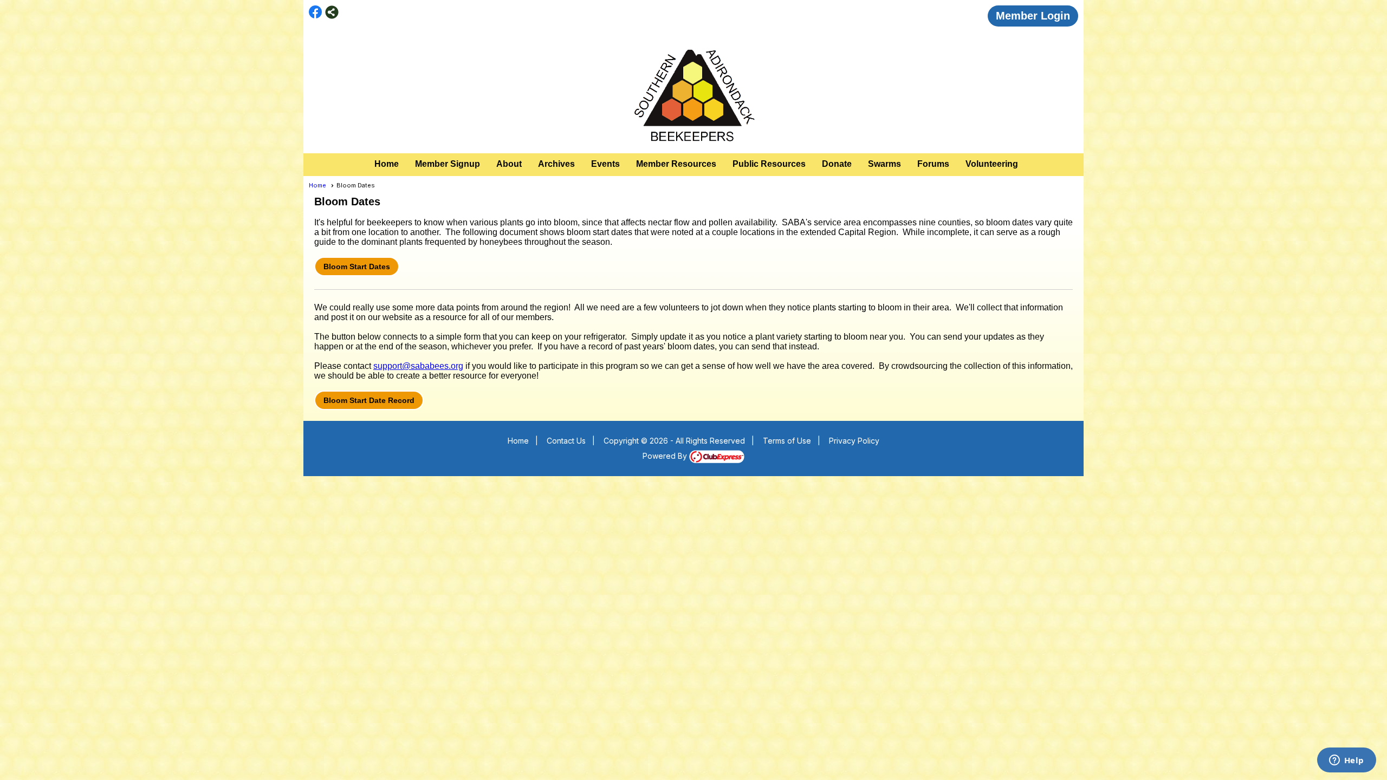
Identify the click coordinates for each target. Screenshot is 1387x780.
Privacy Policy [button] (854, 440)
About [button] (509, 163)
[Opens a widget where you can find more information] (1346, 761)
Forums (933, 163)
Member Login (1033, 16)
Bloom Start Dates (356, 266)
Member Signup (447, 163)
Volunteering (991, 163)
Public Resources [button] (769, 163)
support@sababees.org (418, 365)
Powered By (666, 455)
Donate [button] (837, 163)
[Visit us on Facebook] (315, 12)
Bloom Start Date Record (368, 400)
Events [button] (605, 163)
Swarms (884, 163)
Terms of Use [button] (787, 440)
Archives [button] (556, 163)
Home (386, 163)
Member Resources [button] (676, 163)
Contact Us (566, 440)
